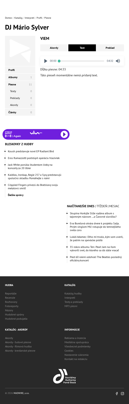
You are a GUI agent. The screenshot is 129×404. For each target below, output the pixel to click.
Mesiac (114, 206)
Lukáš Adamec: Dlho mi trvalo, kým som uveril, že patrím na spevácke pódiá (96, 238)
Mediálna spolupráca (76, 342)
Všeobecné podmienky (77, 346)
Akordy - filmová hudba (18, 346)
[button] (45, 61)
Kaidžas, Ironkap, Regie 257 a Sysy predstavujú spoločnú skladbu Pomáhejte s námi (34, 176)
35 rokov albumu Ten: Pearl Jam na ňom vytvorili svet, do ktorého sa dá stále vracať (94, 248)
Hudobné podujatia (16, 318)
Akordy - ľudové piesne (18, 342)
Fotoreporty (11, 306)
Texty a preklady (73, 302)
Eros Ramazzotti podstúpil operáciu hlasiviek (34, 158)
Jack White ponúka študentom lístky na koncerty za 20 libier (30, 166)
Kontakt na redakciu (75, 359)
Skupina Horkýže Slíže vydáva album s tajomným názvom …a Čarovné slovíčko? (93, 215)
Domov (8, 17)
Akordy (54, 47)
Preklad (110, 47)
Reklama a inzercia (75, 338)
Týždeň (101, 206)
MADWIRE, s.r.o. (21, 393)
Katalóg (18, 17)
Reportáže (10, 293)
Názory (9, 310)
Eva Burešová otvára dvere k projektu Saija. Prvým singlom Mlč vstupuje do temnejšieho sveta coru (95, 227)
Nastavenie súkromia (76, 354)
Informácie (72, 329)
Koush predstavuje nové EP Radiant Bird (31, 151)
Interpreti (29, 17)
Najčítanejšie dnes (80, 206)
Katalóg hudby (72, 293)
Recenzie (10, 297)
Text (82, 47)
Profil (39, 17)
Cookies (68, 350)
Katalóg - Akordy (16, 329)
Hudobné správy (14, 314)
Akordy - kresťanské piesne (20, 350)
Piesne (47, 17)
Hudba (9, 285)
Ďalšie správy (16, 195)
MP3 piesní (70, 306)
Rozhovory (11, 302)
